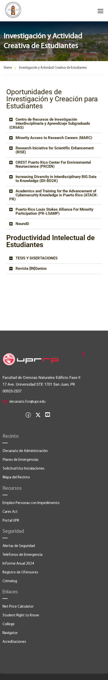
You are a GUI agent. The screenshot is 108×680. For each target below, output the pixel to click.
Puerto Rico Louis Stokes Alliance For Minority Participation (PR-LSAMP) (54, 211)
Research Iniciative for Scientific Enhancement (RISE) (55, 150)
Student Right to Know (21, 615)
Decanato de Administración (25, 451)
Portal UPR (11, 521)
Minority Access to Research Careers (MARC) (54, 137)
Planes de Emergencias (20, 460)
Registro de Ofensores (20, 572)
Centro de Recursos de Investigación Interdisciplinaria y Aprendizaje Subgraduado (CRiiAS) (49, 123)
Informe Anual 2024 (18, 564)
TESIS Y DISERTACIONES (37, 258)
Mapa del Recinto (16, 477)
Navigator (10, 633)
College (9, 624)
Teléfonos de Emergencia (22, 555)
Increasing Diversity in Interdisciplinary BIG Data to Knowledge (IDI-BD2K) (56, 178)
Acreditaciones (14, 642)
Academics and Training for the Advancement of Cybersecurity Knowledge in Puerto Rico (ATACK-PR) (53, 195)
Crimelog (10, 581)
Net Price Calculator (18, 607)
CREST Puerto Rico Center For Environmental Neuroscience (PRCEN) (53, 164)
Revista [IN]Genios (31, 268)
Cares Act (10, 512)
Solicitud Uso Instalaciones (23, 469)
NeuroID (22, 223)
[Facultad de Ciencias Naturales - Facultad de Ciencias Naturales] (17, 10)
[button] (54, 124)
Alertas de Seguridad (19, 546)
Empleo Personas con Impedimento (31, 503)
